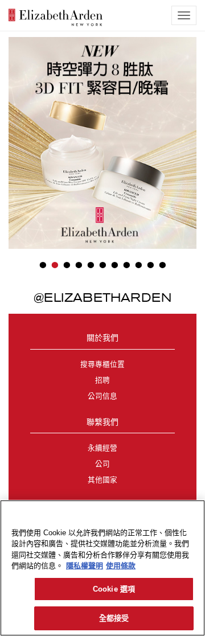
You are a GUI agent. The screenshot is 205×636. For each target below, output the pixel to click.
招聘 (102, 380)
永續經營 (102, 448)
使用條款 (121, 565)
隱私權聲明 (84, 565)
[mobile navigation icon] (183, 15)
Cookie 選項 (114, 589)
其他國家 (102, 480)
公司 (102, 464)
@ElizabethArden (102, 297)
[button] (17, 130)
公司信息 (102, 396)
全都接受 (114, 618)
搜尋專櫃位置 (102, 364)
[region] (102, 568)
